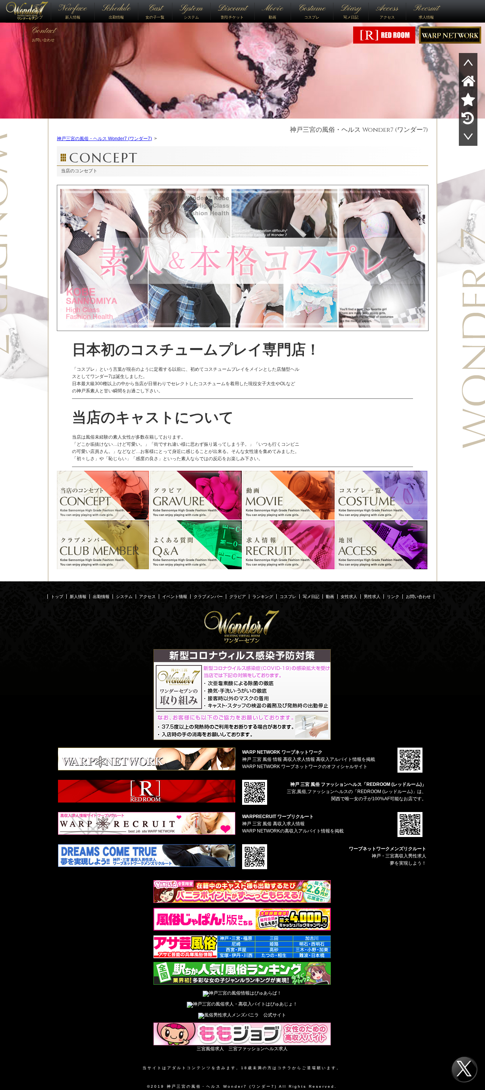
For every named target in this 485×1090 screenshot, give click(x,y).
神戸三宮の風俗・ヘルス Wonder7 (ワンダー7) (359, 130)
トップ (37, 11)
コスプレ (311, 11)
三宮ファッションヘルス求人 (258, 1048)
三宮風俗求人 (210, 1048)
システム (191, 11)
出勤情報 (116, 11)
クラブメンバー (208, 596)
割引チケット (232, 11)
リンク (393, 596)
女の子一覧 (155, 11)
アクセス (387, 11)
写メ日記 (351, 11)
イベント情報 (174, 596)
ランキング (262, 596)
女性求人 (349, 596)
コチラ (284, 1068)
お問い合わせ (43, 33)
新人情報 (72, 11)
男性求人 (372, 596)
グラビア (237, 596)
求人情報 (426, 11)
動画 (272, 11)
